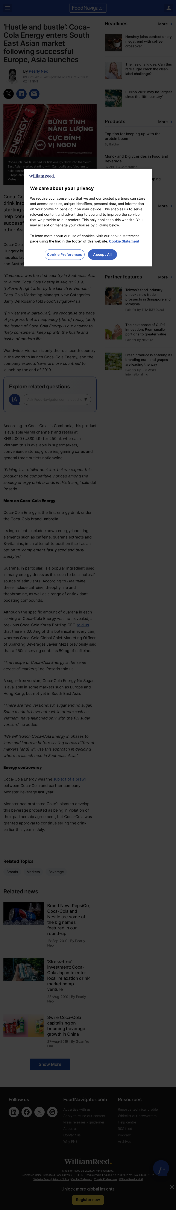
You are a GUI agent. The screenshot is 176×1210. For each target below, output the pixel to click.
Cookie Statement (124, 241)
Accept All (102, 254)
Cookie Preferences (64, 254)
